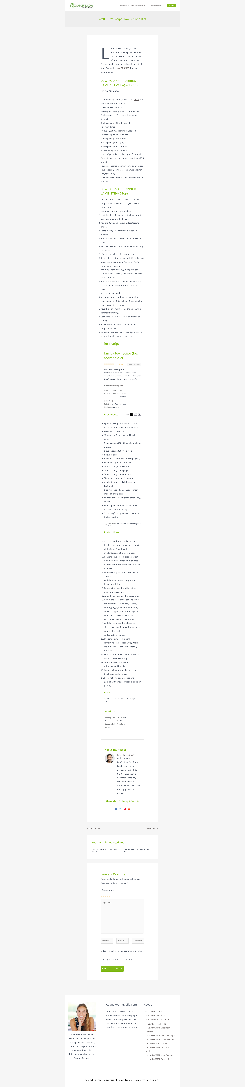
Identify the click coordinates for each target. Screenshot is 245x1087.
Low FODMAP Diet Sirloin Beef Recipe (104, 850)
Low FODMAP (123, 68)
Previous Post (94, 828)
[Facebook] (116, 808)
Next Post (152, 828)
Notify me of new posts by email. (117, 959)
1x (132, 414)
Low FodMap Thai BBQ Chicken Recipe (137, 850)
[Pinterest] (125, 808)
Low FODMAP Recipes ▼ (155, 5)
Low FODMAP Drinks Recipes (161, 1059)
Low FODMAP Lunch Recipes (161, 1039)
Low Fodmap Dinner (157, 1043)
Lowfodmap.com (116, 386)
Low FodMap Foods (157, 1024)
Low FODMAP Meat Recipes (160, 1055)
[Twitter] (120, 808)
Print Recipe (134, 365)
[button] (163, 5)
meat (136, 99)
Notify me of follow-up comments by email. (122, 951)
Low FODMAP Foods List (138, 5)
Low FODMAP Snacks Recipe (161, 1035)
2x (135, 414)
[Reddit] (129, 808)
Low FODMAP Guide (123, 5)
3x (139, 414)
